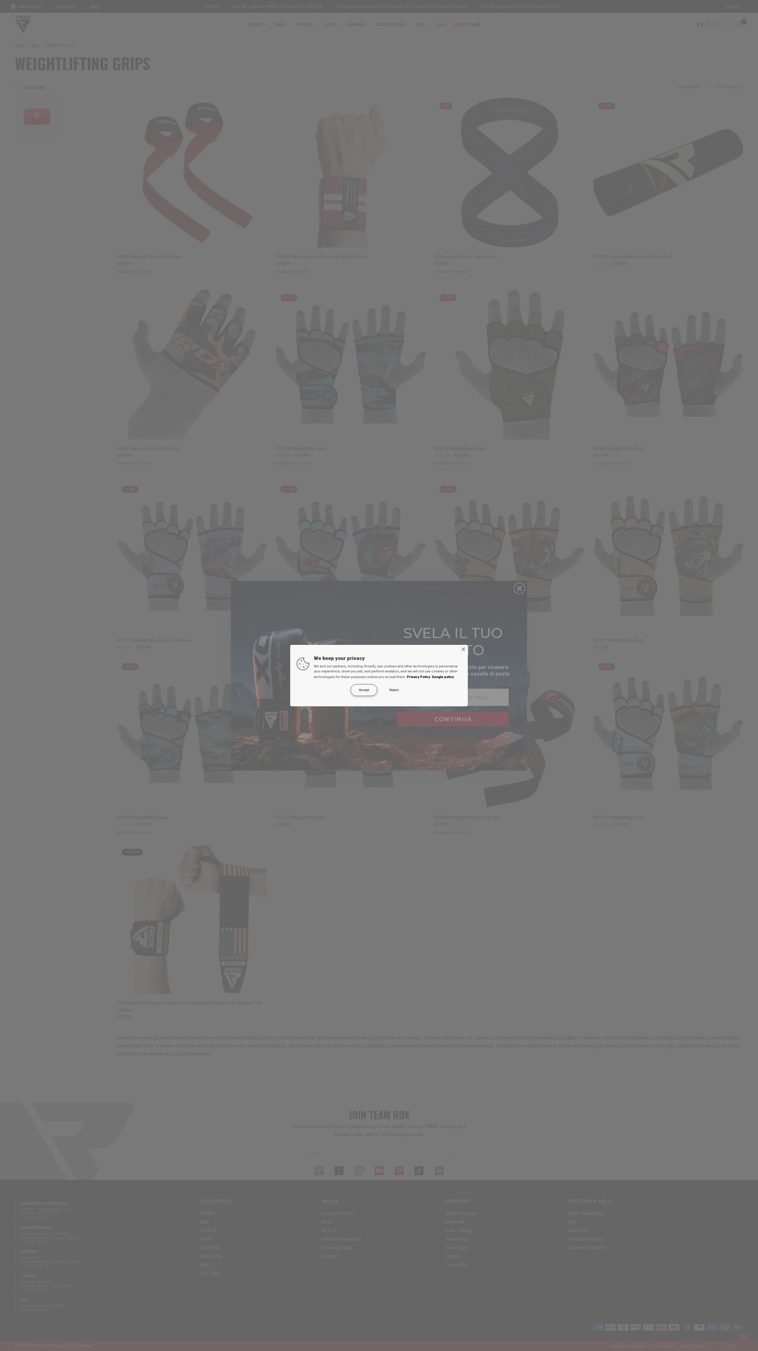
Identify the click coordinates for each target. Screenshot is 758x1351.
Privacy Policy (418, 677)
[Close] (463, 649)
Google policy (443, 677)
